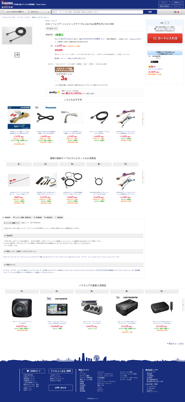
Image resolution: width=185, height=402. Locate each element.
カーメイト (64, 257)
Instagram (150, 390)
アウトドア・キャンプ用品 (128, 374)
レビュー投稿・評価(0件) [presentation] (23, 217)
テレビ (82, 372)
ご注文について (55, 375)
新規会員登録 (164, 6)
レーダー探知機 (134, 270)
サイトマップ (151, 372)
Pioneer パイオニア (51, 20)
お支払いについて (29, 377)
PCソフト (100, 391)
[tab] (7, 217)
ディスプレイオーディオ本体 (37, 270)
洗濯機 (82, 387)
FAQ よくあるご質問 (62, 371)
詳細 (92, 93)
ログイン (164, 2)
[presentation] (6, 217)
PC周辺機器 (101, 377)
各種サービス (28, 388)
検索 (150, 12)
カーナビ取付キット (28, 272)
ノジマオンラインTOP (8, 17)
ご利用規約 (150, 376)
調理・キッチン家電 (86, 379)
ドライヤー (100, 372)
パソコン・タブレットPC (105, 376)
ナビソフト (7, 272)
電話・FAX (100, 385)
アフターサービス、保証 (31, 386)
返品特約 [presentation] (60, 217)
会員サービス (28, 390)
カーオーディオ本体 (55, 270)
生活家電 (82, 385)
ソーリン (103, 257)
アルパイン (7, 257)
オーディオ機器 (84, 376)
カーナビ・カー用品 (126, 372)
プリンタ (100, 379)
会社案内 (149, 377)
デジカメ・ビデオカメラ (105, 374)
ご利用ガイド (177, 2)
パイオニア (34, 257)
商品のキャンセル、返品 (31, 384)
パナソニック (24, 257)
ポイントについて (55, 377)
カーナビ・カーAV (23, 17)
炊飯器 (82, 383)
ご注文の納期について (30, 382)
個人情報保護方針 (152, 379)
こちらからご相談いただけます (166, 29)
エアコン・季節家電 (86, 377)
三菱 (40, 257)
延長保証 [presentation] (39, 217)
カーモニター (90, 270)
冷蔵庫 (82, 381)
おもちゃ (100, 389)
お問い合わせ (60, 388)
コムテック (95, 257)
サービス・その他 (125, 379)
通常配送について (29, 378)
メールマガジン (151, 386)
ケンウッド (15, 257)
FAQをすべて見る (55, 380)
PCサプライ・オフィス (104, 383)
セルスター (72, 257)
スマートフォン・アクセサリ (106, 381)
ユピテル (46, 257)
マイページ (177, 6)
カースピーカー (68, 270)
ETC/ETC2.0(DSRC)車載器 (105, 270)
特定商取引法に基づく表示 (155, 381)
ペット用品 (123, 376)
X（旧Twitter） (151, 388)
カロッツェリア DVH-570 (155, 69)
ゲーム (99, 387)
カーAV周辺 (16, 272)
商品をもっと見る (176, 344)
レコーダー (83, 374)
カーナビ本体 (22, 270)
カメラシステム (80, 270)
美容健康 (82, 391)
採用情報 (149, 374)
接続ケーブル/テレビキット (40, 17)
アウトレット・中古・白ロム (129, 377)
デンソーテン (54, 257)
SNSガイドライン (152, 391)
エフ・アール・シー (84, 257)
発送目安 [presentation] (49, 217)
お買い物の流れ (28, 375)
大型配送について (29, 380)
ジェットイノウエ (113, 257)
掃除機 (82, 389)
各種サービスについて (57, 378)
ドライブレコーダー (121, 270)
